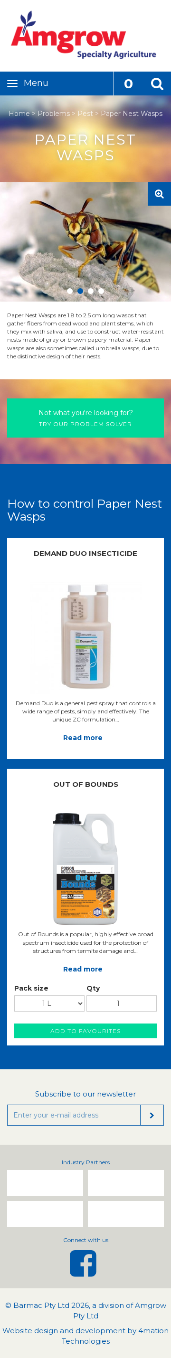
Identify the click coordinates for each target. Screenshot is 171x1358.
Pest (85, 113)
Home (19, 113)
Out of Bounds (85, 784)
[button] (156, 83)
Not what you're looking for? (85, 412)
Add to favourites (85, 1030)
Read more (83, 737)
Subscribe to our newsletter (85, 1093)
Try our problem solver (85, 418)
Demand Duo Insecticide (85, 553)
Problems (54, 113)
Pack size (31, 988)
